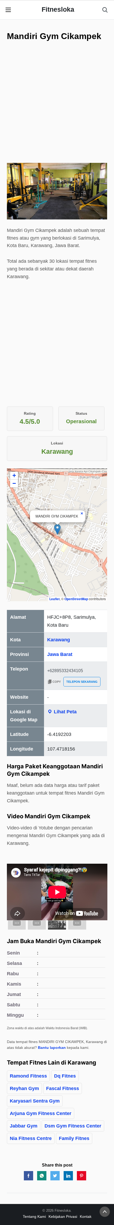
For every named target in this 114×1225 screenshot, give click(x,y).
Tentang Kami (34, 1216)
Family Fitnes (74, 1138)
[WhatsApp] (41, 1175)
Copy (56, 681)
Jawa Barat (59, 654)
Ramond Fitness (28, 1076)
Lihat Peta (64, 711)
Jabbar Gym (23, 1126)
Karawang (58, 639)
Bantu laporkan (52, 1047)
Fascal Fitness (62, 1088)
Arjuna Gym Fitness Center (40, 1113)
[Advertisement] (57, 114)
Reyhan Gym (24, 1088)
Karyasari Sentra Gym (35, 1101)
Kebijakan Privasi (63, 1216)
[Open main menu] (8, 10)
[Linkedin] (68, 1175)
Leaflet (54, 598)
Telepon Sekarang (82, 681)
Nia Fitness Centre (31, 1138)
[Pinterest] (81, 1175)
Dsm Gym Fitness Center (73, 1126)
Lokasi (57, 443)
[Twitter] (55, 1175)
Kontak (85, 1216)
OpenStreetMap (76, 598)
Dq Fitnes (65, 1076)
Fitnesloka (58, 9)
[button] (57, 529)
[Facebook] (28, 1175)
